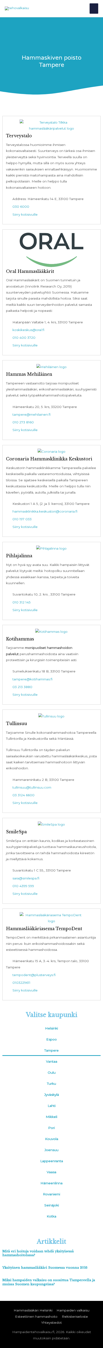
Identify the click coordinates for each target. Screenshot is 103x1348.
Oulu (52, 1072)
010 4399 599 (23, 886)
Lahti (52, 1106)
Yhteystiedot (51, 1322)
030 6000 (20, 206)
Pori (51, 1128)
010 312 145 (21, 602)
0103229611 (21, 982)
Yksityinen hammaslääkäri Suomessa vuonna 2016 (44, 1268)
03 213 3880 (22, 687)
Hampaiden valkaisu (73, 1310)
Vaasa (51, 1172)
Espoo (51, 1039)
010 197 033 (22, 519)
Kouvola (51, 1139)
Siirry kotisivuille (25, 214)
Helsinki (51, 1028)
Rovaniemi (51, 1194)
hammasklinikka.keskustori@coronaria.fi (44, 511)
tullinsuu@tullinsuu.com (31, 787)
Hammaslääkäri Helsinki (33, 1310)
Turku (51, 1083)
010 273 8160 (23, 422)
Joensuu (51, 1150)
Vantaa (51, 1061)
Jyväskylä (51, 1095)
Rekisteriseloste (75, 1316)
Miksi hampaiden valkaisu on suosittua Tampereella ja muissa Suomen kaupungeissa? (48, 1282)
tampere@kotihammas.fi (32, 679)
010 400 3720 (23, 337)
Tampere (51, 1050)
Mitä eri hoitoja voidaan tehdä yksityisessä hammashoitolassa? (38, 1253)
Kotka (51, 1216)
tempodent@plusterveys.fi (34, 975)
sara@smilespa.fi (25, 878)
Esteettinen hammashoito (36, 1316)
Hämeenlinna (51, 1183)
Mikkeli (51, 1117)
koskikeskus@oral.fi (28, 330)
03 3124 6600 (23, 795)
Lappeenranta (51, 1161)
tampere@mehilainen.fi (31, 414)
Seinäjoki (51, 1205)
